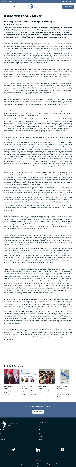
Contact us (43, 422)
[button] (14, 7)
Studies (41, 434)
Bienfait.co (41, 466)
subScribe (38, 411)
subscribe (68, 6)
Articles (41, 437)
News (40, 440)
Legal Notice (38, 460)
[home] (35, 6)
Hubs (1, 437)
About (1, 434)
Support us (3, 440)
